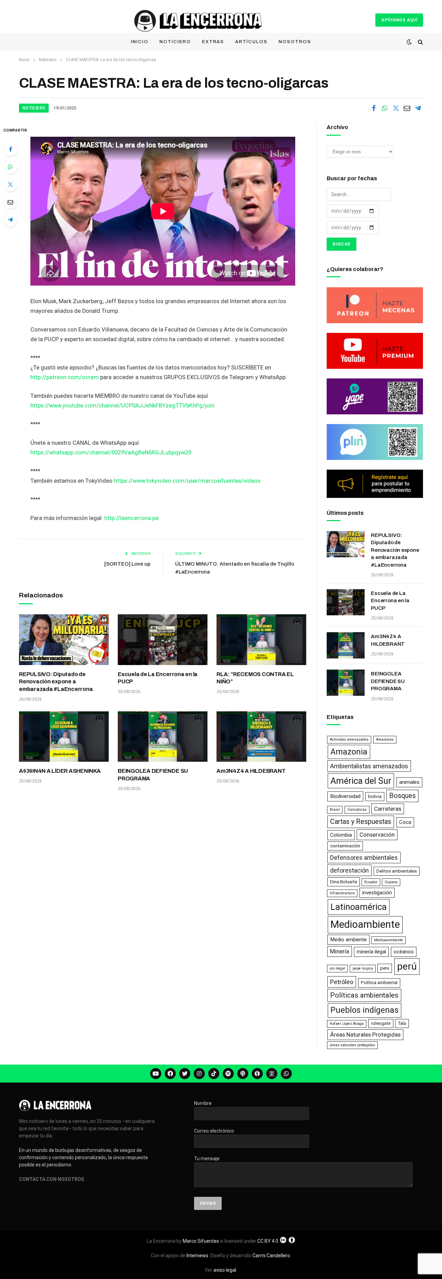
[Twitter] (10, 184)
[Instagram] (199, 1073)
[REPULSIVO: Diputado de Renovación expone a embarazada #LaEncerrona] (64, 639)
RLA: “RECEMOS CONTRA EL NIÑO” (255, 678)
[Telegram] (10, 220)
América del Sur (360, 781)
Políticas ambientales (364, 995)
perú (407, 966)
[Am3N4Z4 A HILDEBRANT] (261, 736)
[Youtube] (155, 1073)
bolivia (375, 796)
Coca (405, 822)
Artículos (251, 41)
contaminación (345, 845)
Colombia (341, 835)
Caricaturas (357, 809)
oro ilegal (337, 968)
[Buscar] (419, 42)
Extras (213, 41)
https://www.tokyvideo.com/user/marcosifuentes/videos (187, 481)
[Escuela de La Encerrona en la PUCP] (163, 639)
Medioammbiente (388, 940)
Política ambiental (379, 982)
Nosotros (295, 41)
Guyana (391, 882)
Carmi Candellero (271, 1255)
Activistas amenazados (349, 739)
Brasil (335, 809)
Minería (339, 951)
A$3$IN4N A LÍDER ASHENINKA (60, 771)
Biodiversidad (345, 796)
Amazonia (348, 752)
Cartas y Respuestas (360, 822)
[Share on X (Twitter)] (396, 108)
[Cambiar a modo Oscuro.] (409, 42)
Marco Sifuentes (201, 1241)
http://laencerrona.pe (131, 518)
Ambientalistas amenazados (369, 766)
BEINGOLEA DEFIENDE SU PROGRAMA (153, 774)
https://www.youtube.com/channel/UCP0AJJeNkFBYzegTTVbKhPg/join (122, 405)
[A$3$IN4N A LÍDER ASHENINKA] (64, 736)
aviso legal (224, 1270)
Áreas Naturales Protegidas (365, 1034)
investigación (377, 892)
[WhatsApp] (10, 167)
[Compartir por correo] (407, 108)
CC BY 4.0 (267, 1241)
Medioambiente (365, 924)
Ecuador (370, 882)
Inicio (139, 41)
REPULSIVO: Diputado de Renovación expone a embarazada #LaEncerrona (56, 681)
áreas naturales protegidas (352, 1045)
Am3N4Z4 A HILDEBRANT (251, 771)
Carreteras (387, 808)
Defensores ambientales (364, 857)
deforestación (349, 870)
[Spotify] (228, 1073)
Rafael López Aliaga (347, 1023)
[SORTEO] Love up (127, 564)
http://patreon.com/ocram (64, 377)
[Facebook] (10, 149)
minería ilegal (371, 952)
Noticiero (175, 41)
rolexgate (381, 1023)
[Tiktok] (213, 1073)
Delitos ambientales (396, 871)
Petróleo (341, 981)
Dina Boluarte (343, 881)
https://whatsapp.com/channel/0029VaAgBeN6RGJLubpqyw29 (110, 452)
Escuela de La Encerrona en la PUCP (158, 678)
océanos (404, 952)
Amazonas (385, 739)
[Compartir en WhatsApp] (384, 108)
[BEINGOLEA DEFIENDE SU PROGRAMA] (163, 736)
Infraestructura (342, 893)
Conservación (377, 834)
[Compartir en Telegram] (418, 108)
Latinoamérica (358, 907)
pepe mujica (363, 968)
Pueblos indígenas (364, 1010)
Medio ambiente (348, 939)
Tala (402, 1023)
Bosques (402, 796)
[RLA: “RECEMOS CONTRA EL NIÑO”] (261, 639)
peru (384, 968)
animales (409, 782)
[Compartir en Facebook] (373, 108)
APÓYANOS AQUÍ (399, 20)
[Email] (10, 202)
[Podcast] (242, 1073)
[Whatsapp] (286, 1073)
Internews (197, 1255)
